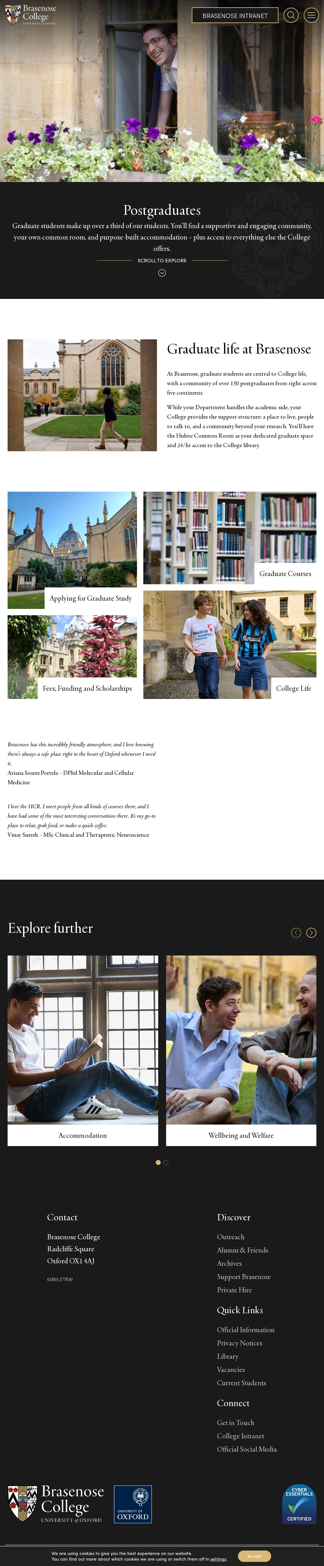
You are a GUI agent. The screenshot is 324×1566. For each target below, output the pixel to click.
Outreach (231, 1236)
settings (218, 1559)
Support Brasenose (244, 1276)
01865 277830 (59, 1279)
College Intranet (240, 1436)
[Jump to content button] (162, 273)
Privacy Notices (239, 1343)
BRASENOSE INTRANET (235, 15)
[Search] (291, 15)
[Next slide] (311, 933)
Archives (229, 1263)
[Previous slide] (296, 933)
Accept (254, 1556)
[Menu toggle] (311, 15)
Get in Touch (235, 1422)
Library (228, 1356)
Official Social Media (247, 1449)
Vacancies (231, 1369)
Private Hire (234, 1290)
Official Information (246, 1329)
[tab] (158, 1162)
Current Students (241, 1382)
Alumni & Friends (242, 1250)
